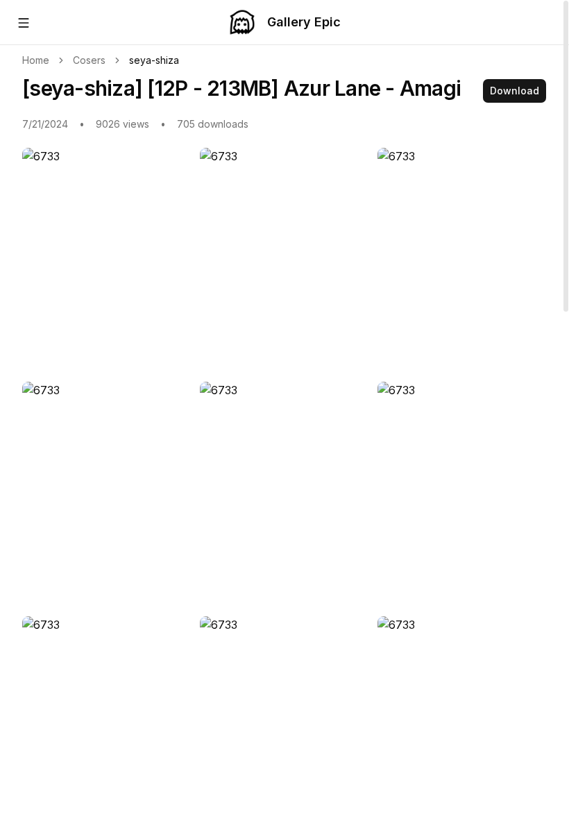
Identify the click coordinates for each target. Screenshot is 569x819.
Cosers (89, 60)
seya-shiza (154, 60)
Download (514, 90)
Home (35, 60)
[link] (154, 60)
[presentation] (284, 409)
